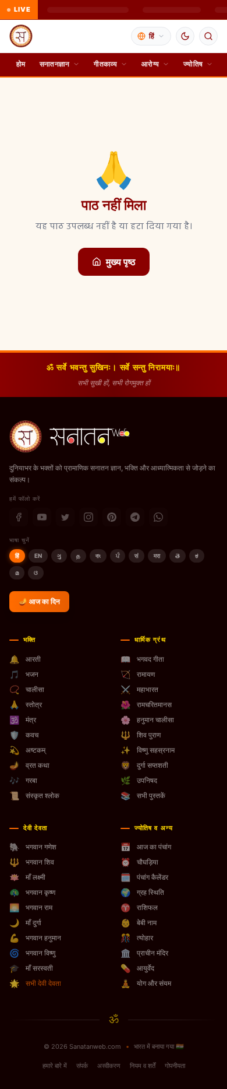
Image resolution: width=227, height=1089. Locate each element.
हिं (17, 555)
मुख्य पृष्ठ (121, 262)
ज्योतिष (193, 63)
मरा (157, 555)
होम (21, 63)
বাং (98, 555)
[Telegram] (135, 517)
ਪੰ (117, 555)
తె (177, 555)
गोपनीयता (175, 1066)
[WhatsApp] (158, 517)
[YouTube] (42, 517)
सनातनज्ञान (55, 63)
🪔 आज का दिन (39, 601)
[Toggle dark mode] (185, 36)
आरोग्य (150, 63)
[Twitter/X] (65, 517)
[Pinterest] (111, 517)
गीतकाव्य (105, 63)
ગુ (59, 555)
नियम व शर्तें (142, 1066)
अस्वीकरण (108, 1066)
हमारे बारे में (54, 1066)
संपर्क (82, 1066)
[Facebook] (18, 517)
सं (136, 555)
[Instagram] (88, 517)
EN (38, 555)
